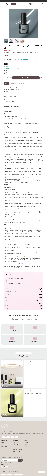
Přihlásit (20, 460)
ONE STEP (26, 442)
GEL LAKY (26, 444)
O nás (14, 447)
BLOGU (22, 263)
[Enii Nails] (7, 3)
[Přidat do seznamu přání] (41, 77)
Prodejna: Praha (16, 442)
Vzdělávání (22, 83)
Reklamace (15, 453)
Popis (7, 83)
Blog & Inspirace (4, 446)
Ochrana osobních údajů (17, 449)
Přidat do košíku (26, 77)
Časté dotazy (3, 444)
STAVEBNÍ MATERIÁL (28, 448)
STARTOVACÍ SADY (28, 446)
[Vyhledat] (30, 4)
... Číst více (6, 55)
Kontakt (2, 442)
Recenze (14, 83)
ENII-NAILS (9, 59)
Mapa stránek (3, 448)
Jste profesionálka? (24, 59)
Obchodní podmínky (16, 451)
